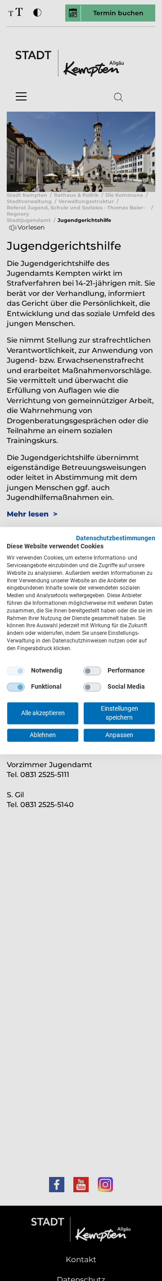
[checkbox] (16, 670)
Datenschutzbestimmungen (115, 538)
